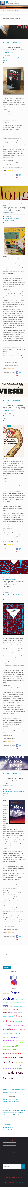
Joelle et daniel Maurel (7, 1099)
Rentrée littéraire (7, 403)
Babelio (6, 1006)
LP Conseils (6, 1029)
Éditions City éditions (9, 1040)
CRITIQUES (7, 42)
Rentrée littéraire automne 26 (9, 1092)
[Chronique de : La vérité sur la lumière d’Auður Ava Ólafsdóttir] (14, 567)
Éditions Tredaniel (15, 1066)
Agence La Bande (8, 58)
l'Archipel (21, 1037)
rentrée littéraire (8, 1017)
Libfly (13, 1053)
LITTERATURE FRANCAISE (15, 42)
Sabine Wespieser (16, 1043)
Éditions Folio (7, 1053)
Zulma (4, 597)
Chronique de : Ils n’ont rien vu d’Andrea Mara (13, 1087)
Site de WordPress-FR (7, 1129)
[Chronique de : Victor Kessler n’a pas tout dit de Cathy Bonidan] (14, 763)
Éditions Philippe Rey (7, 1043)
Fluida (16, 1182)
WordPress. (20, 1182)
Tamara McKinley (19, 1062)
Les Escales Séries (18, 1006)
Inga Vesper (11, 220)
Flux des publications (7, 1124)
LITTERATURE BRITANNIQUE (16, 203)
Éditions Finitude (6, 1037)
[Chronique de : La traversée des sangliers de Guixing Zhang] (14, 390)
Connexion (5, 1122)
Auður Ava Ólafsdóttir (17, 594)
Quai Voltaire (22, 1050)
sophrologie (14, 1037)
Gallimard (12, 1006)
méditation (20, 1034)
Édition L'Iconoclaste (19, 1029)
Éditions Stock (20, 1040)
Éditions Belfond (6, 993)
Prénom (5, 955)
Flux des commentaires (8, 1127)
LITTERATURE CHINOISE (15, 400)
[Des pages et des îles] (2, 2)
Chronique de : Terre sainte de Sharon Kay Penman (14, 1089)
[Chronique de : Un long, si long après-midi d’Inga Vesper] (14, 193)
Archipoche (6, 1066)
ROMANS (5, 45)
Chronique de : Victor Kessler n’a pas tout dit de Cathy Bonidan (13, 781)
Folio (11, 1029)
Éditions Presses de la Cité (16, 1012)
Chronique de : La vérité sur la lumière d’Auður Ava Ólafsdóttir (13, 584)
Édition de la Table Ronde (15, 1025)
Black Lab (15, 58)
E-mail (4, 960)
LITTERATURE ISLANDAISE (16, 577)
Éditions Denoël (10, 1034)
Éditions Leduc (8, 1009)
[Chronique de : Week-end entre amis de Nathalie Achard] (14, 32)
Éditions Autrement (16, 1002)
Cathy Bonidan (16, 791)
